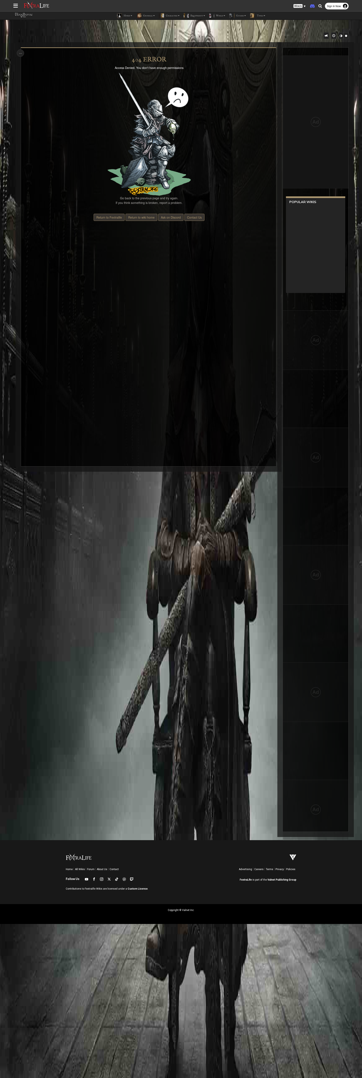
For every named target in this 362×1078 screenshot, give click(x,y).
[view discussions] (326, 35)
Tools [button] (259, 15)
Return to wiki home (141, 217)
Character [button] (171, 15)
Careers (259, 869)
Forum (90, 869)
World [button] (219, 15)
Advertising (245, 869)
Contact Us (194, 217)
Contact (114, 869)
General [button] (147, 15)
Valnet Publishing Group (282, 879)
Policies (290, 869)
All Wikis (80, 869)
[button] (299, 6)
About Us (102, 869)
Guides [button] (239, 15)
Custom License (138, 888)
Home (69, 869)
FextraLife (246, 879)
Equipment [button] (196, 15)
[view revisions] (333, 35)
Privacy (279, 869)
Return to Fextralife (109, 217)
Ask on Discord (171, 217)
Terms (269, 869)
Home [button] (126, 15)
